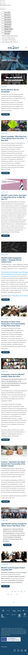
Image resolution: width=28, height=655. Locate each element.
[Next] (20, 594)
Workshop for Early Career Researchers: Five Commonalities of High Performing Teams (13, 324)
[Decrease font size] (11, 38)
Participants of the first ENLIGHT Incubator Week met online (12, 375)
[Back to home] (14, 47)
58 (17, 594)
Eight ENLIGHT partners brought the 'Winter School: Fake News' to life (14, 525)
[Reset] (1, 9)
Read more (5, 114)
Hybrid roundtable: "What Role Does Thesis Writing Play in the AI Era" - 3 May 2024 (14, 138)
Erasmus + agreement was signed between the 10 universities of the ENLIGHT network (13, 464)
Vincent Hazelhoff (8, 274)
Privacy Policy (4, 646)
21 (18, 591)
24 (8, 594)
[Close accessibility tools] (4, 9)
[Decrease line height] (12, 40)
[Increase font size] (14, 38)
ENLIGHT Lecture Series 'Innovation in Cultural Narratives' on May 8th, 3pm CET (13, 197)
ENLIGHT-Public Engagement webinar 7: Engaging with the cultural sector (11, 260)
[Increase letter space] (16, 42)
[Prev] (3, 592)
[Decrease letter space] (14, 42)
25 (11, 594)
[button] (26, 47)
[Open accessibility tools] (2, 2)
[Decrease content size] (15, 36)
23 (24, 591)
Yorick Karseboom (6, 272)
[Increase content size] (17, 36)
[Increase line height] (15, 40)
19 (12, 591)
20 (15, 591)
